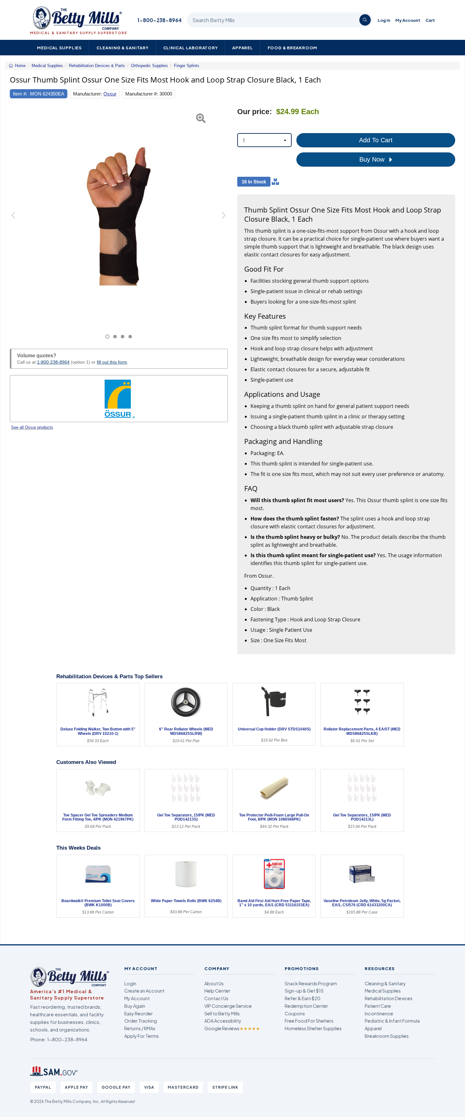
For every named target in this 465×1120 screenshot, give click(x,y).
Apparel (242, 47)
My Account (407, 20)
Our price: (254, 111)
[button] (17, 223)
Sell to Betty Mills (222, 1013)
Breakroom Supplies (387, 1036)
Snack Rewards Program (311, 983)
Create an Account (144, 991)
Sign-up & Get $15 (304, 991)
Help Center (217, 991)
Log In (384, 20)
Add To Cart (376, 140)
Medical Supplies (59, 47)
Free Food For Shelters (309, 1021)
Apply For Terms (141, 1036)
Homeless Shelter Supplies (313, 1028)
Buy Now (372, 159)
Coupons (295, 1013)
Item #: (20, 93)
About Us (214, 983)
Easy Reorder (138, 1013)
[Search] (365, 20)
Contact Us (216, 998)
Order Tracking (140, 1021)
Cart (430, 20)
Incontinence (379, 1013)
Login (130, 983)
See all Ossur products (32, 427)
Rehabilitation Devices (388, 998)
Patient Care (378, 1006)
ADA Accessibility (222, 1021)
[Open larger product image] (119, 216)
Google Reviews (232, 1028)
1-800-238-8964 (159, 20)
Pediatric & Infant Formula (392, 1021)
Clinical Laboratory (190, 47)
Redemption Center (306, 1006)
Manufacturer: (87, 93)
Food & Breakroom (293, 47)
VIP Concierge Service (228, 1006)
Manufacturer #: (141, 93)
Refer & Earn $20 (302, 998)
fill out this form (112, 362)
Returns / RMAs (139, 1028)
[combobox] (264, 140)
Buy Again (134, 1006)
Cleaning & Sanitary (122, 47)
